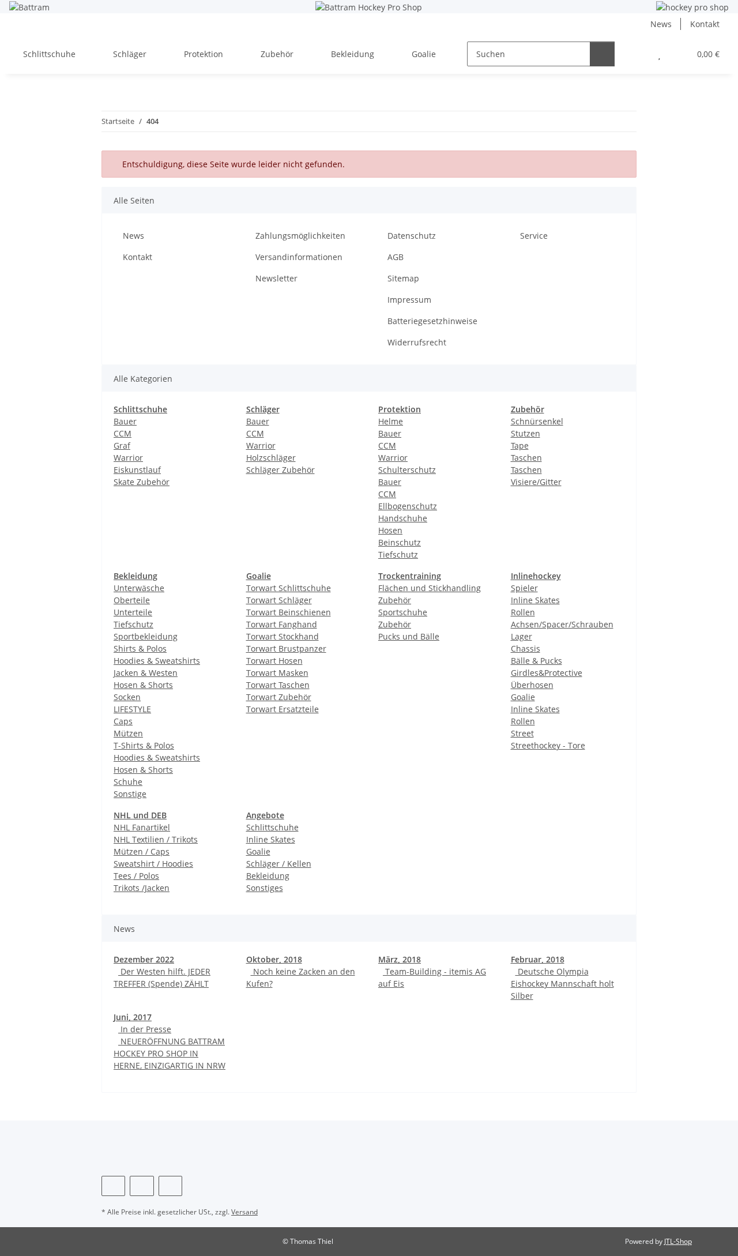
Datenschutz (411, 235)
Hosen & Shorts (143, 684)
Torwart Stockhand (282, 636)
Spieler (524, 587)
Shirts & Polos (140, 648)
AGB (395, 256)
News (661, 23)
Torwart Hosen (274, 660)
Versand (244, 1212)
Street (522, 733)
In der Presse (144, 1029)
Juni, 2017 (133, 1016)
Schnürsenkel (537, 421)
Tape (520, 445)
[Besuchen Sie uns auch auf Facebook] (113, 1186)
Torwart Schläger (279, 600)
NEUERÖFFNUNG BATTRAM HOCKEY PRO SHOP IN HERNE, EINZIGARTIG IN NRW (169, 1053)
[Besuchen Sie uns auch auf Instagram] (141, 1186)
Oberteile (132, 600)
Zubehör (394, 624)
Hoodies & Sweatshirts (157, 660)
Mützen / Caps (142, 851)
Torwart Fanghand (281, 624)
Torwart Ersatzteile (282, 709)
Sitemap (403, 278)
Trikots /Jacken (142, 887)
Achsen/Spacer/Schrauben (562, 624)
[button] (636, 54)
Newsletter (276, 278)
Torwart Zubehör (278, 696)
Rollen (523, 612)
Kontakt (705, 23)
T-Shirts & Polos (144, 745)
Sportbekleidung (146, 636)
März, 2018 (399, 959)
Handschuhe (402, 518)
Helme (390, 421)
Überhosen (532, 684)
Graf (122, 445)
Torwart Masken (277, 672)
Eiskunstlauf (137, 469)
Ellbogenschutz (407, 506)
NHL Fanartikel (142, 827)
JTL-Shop (678, 1241)
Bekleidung (267, 875)
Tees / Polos (136, 875)
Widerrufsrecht (416, 342)
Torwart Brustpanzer (286, 648)
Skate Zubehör (142, 481)
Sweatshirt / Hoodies (153, 863)
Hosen (390, 530)
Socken (127, 696)
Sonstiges (264, 887)
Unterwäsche (139, 587)
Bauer (125, 421)
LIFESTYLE (132, 709)
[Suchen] (602, 54)
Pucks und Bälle (408, 636)
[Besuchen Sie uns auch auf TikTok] (170, 1186)
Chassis (525, 648)
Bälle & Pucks (536, 660)
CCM (122, 433)
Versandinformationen (298, 256)
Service (534, 235)
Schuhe (128, 781)
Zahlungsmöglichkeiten (300, 235)
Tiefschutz (398, 554)
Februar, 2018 (537, 959)
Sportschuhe (402, 612)
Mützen (128, 733)
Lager (521, 636)
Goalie (523, 696)
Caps (123, 721)
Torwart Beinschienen (288, 612)
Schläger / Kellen (278, 863)
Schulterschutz (407, 469)
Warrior (128, 457)
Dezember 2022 (144, 959)
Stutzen (525, 433)
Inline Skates (535, 600)
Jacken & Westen (146, 672)
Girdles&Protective (546, 672)
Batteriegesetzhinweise (432, 320)
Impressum (409, 299)
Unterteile (133, 612)
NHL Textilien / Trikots (156, 839)
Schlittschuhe (272, 827)
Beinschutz (399, 542)
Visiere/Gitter (536, 481)
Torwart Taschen (278, 684)
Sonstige (130, 793)
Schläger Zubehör (280, 469)
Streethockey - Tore (548, 745)
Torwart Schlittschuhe (288, 587)
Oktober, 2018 (274, 959)
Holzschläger (271, 457)
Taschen (526, 457)
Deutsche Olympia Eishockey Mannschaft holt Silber (562, 983)
